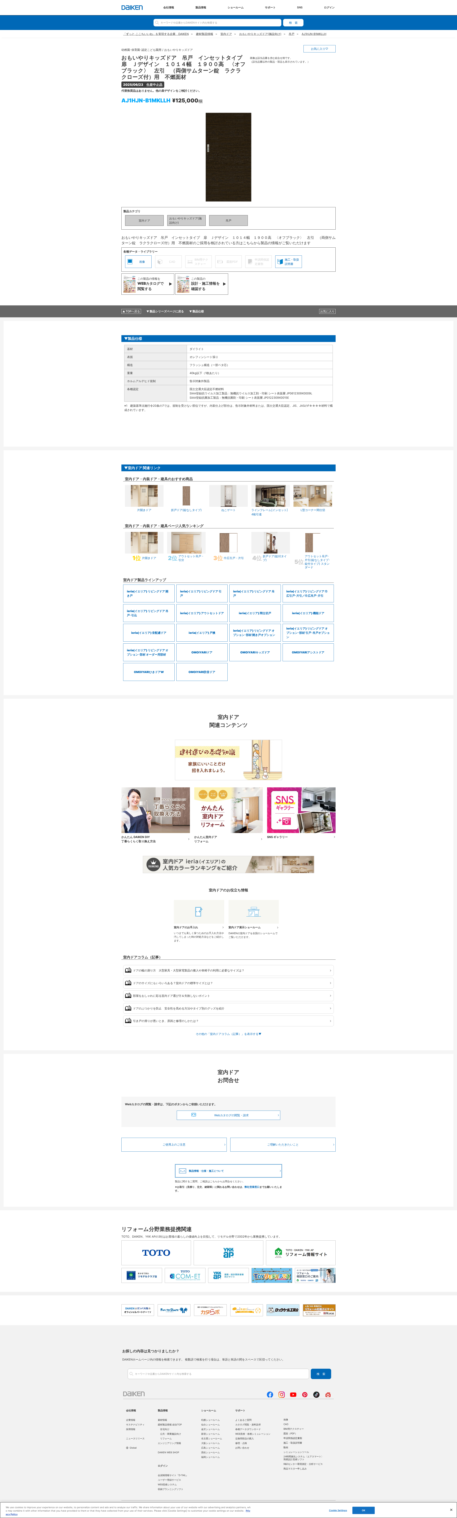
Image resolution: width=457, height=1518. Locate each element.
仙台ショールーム (210, 1424)
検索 (293, 22)
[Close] (451, 1510)
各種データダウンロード (248, 1429)
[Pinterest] (305, 1396)
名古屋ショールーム (211, 1438)
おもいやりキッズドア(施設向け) (185, 220)
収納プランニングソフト (170, 1489)
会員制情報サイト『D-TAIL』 (173, 1475)
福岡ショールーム (210, 1457)
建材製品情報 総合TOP (170, 1424)
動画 (285, 1447)
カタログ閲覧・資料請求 (248, 1424)
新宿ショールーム (210, 1433)
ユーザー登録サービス (169, 1479)
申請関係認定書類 (292, 1438)
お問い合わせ (242, 1447)
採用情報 (130, 1429)
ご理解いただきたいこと (283, 1144)
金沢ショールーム (210, 1429)
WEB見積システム (167, 1484)
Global (133, 1447)
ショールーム (208, 1410)
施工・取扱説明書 (292, 1442)
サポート (240, 1410)
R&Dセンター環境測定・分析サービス (303, 1464)
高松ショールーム (210, 1452)
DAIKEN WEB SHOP (168, 1452)
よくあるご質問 (243, 1419)
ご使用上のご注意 (174, 1144)
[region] (228, 1510)
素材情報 (162, 1419)
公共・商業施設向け (170, 1433)
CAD (285, 1424)
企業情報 (130, 1419)
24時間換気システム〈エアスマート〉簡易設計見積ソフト (303, 1458)
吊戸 (228, 220)
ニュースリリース (135, 1438)
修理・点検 (241, 1443)
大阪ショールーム (210, 1443)
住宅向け (164, 1429)
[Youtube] (293, 1396)
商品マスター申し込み (295, 1468)
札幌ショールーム (210, 1419)
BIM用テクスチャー (293, 1428)
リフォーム (166, 1438)
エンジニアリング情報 (169, 1443)
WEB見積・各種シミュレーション (252, 1433)
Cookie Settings (338, 1510)
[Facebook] (270, 1396)
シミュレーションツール (296, 1452)
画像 (285, 1419)
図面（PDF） (290, 1433)
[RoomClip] (328, 1396)
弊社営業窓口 (252, 1186)
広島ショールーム (210, 1447)
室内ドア (144, 220)
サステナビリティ (135, 1424)
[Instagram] (281, 1396)
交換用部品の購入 (244, 1438)
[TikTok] (316, 1396)
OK (363, 1510)
